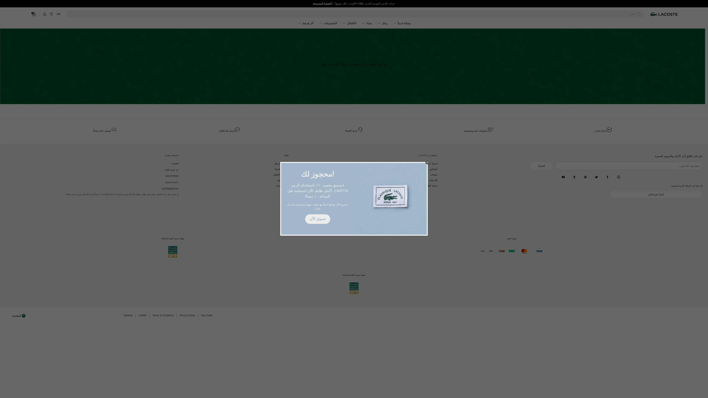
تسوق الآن (318, 219)
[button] (427, 162)
